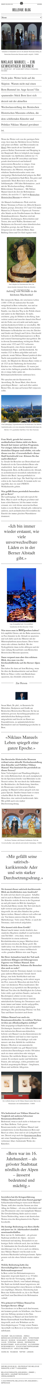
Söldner (4, 1336)
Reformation (30, 1342)
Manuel (20, 1342)
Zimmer (31, 1372)
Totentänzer (34, 1338)
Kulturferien (33, 1344)
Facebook (14, 1352)
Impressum (5, 1383)
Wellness (5, 1374)
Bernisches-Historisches (11, 1338)
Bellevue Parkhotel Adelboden (14, 1372)
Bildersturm (33, 1340)
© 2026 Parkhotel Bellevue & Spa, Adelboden (19, 1381)
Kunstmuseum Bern (32, 1135)
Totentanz (12, 1342)
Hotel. (3, 147)
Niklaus (4, 1340)
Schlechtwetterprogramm (27, 1346)
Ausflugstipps (21, 1344)
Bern (25, 1338)
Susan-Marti (21, 1340)
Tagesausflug (7, 1348)
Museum (12, 1340)
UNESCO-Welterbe (21, 1348)
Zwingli (27, 1336)
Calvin (3, 1342)
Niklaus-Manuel (16, 1336)
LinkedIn (30, 1352)
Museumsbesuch (8, 1346)
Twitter (22, 1352)
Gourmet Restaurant (19, 1374)
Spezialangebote (8, 1376)
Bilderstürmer (7, 1344)
